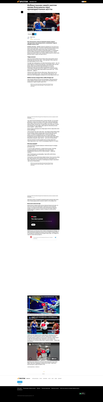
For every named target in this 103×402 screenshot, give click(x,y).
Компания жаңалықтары (46, 388)
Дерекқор (59, 378)
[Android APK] (82, 393)
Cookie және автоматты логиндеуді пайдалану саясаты (69, 388)
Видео (56, 378)
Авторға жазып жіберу (37, 39)
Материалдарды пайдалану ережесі (29, 388)
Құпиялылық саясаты (55, 388)
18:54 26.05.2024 (30, 11)
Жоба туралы (19, 388)
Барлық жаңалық (35, 378)
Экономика (45, 378)
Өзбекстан (37, 366)
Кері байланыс (19, 389)
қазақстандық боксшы (31, 366)
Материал (31, 39)
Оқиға (53, 378)
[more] (22, 12)
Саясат (40, 378)
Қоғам (49, 378)
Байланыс (38, 388)
